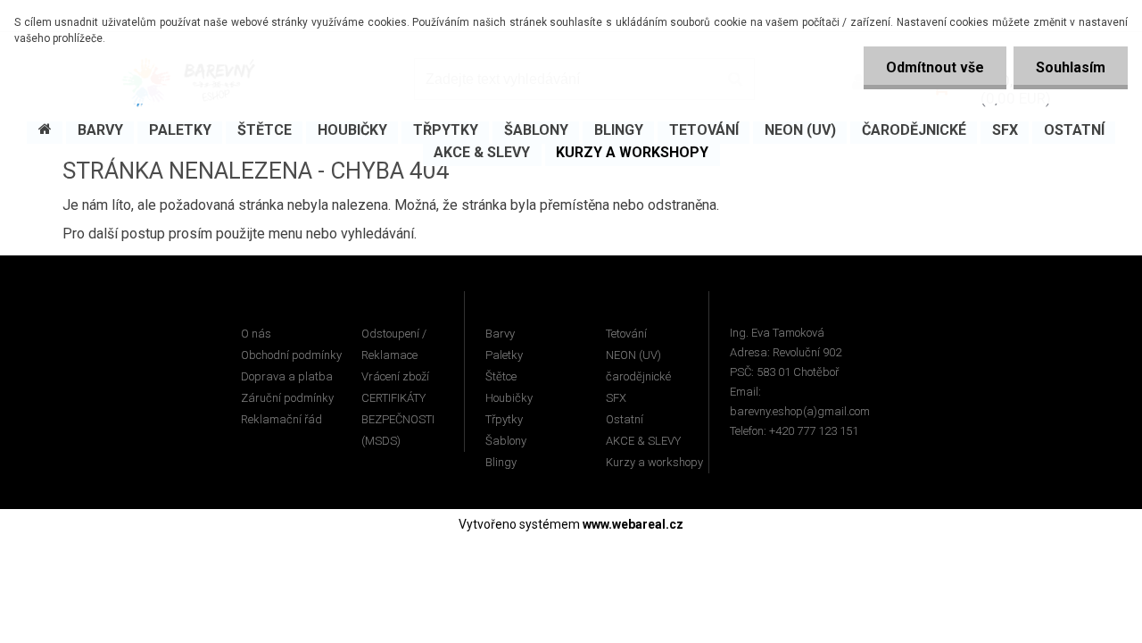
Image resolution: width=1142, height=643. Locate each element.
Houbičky (509, 398)
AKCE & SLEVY (643, 440)
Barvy (500, 333)
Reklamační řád (281, 419)
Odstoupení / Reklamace (393, 344)
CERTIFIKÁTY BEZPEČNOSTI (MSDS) (397, 419)
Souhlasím (1070, 67)
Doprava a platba (287, 376)
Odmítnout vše (935, 67)
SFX (616, 398)
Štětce (501, 376)
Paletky (504, 355)
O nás (256, 333)
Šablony (505, 440)
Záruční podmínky (287, 398)
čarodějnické (638, 376)
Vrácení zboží (395, 376)
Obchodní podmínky (291, 355)
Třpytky (504, 419)
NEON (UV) (633, 355)
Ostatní (624, 419)
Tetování (626, 333)
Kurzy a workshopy (654, 462)
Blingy (501, 462)
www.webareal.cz (633, 524)
